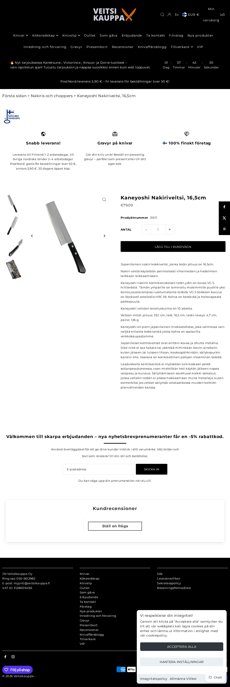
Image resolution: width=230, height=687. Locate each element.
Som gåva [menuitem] (108, 35)
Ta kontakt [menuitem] (155, 35)
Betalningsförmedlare (174, 588)
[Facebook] (5, 657)
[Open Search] (162, 14)
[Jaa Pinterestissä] (224, 229)
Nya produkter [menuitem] (200, 35)
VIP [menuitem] (200, 47)
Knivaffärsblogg (92, 634)
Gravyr (84, 620)
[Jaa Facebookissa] (224, 207)
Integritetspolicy (154, 679)
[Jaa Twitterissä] (224, 218)
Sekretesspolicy (169, 583)
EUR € (193, 15)
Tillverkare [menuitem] (180, 47)
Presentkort (89, 625)
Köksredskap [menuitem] (43, 35)
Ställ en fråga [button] (115, 526)
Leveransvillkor (168, 578)
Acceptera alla (181, 647)
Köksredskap (90, 578)
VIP (82, 644)
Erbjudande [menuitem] (132, 35)
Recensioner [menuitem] (123, 47)
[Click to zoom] (104, 200)
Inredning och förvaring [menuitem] (45, 47)
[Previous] (32, 236)
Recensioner (89, 630)
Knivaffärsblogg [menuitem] (152, 47)
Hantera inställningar (181, 662)
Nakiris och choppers (52, 96)
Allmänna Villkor (183, 679)
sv (177, 15)
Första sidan (14, 96)
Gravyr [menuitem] (76, 47)
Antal (126, 229)
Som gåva (87, 592)
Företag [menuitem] (176, 35)
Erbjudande (89, 597)
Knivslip (86, 583)
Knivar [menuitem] (19, 35)
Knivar (85, 574)
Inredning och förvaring (98, 615)
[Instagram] (13, 657)
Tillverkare (88, 639)
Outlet (85, 588)
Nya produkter (91, 611)
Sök (160, 574)
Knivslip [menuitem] (69, 35)
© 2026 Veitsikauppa (18, 676)
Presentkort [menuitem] (97, 47)
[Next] (104, 236)
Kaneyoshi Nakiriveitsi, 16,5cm (106, 96)
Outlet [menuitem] (89, 35)
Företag (86, 606)
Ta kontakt (88, 602)
